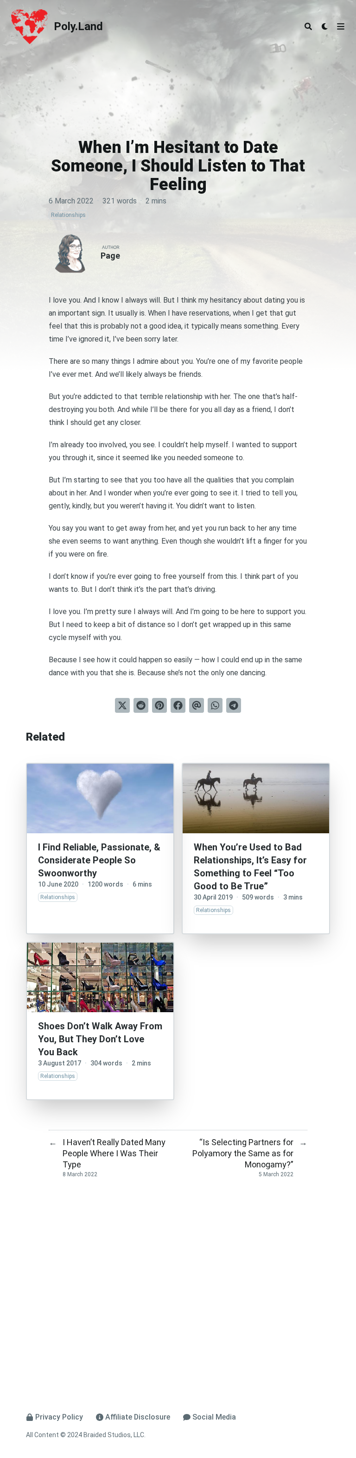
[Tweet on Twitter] (122, 705)
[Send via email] (196, 705)
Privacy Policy (59, 1417)
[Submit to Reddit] (141, 705)
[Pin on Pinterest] (159, 705)
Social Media (214, 1417)
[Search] (308, 26)
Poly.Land (78, 26)
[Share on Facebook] (178, 705)
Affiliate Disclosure (137, 1417)
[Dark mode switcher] (325, 26)
